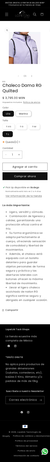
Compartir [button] (11, 310)
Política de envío (26, 450)
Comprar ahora (25, 176)
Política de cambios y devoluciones (31, 436)
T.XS (10, 127)
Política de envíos (31, 102)
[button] (6, 14)
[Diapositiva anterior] (18, 76)
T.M (36, 127)
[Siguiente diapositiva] (32, 76)
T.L (7, 134)
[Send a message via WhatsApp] (45, 451)
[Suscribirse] (40, 400)
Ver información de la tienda (24, 196)
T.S (23, 127)
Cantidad (7, 148)
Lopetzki (21, 432)
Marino (23, 113)
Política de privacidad (26, 440)
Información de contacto (26, 455)
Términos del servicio (27, 446)
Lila (8, 113)
